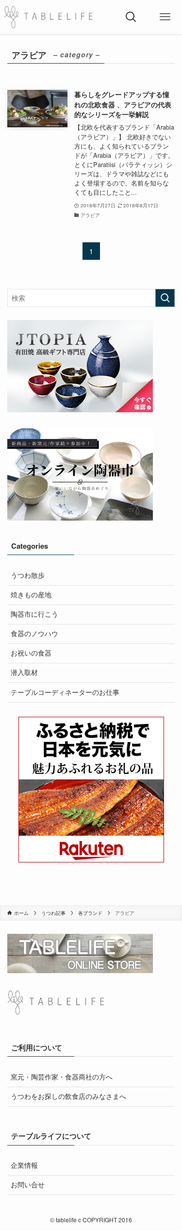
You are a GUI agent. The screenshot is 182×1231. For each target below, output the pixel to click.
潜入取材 (24, 672)
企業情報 (24, 1165)
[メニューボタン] (165, 17)
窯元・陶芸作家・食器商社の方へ (62, 1076)
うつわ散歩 (28, 575)
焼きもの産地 (31, 594)
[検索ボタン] (131, 17)
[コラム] (48, 17)
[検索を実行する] (165, 298)
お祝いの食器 (31, 653)
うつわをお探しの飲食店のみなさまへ (68, 1096)
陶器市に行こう (34, 614)
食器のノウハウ (34, 633)
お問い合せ (28, 1184)
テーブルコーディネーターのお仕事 (65, 692)
